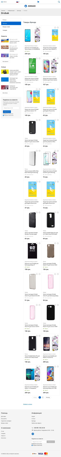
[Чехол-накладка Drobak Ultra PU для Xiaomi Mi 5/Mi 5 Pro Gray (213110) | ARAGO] (32, 281)
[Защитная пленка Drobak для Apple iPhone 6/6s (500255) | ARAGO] (50, 189)
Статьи (4, 20)
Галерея (5, 30)
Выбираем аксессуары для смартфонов (14, 87)
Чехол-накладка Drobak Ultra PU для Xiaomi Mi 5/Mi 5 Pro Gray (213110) (32, 294)
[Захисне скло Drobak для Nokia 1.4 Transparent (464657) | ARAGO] (32, 374)
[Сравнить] (39, 27)
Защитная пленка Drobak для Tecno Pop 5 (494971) (50, 48)
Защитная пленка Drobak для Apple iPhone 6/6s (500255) (50, 202)
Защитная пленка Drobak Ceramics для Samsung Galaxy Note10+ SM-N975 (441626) (50, 171)
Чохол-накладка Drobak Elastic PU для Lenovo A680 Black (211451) (50, 325)
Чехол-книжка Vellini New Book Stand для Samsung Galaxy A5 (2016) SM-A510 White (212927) (32, 171)
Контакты (3, 438)
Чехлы (26, 138)
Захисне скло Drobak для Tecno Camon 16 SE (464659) (32, 48)
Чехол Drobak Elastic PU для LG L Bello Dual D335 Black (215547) (50, 233)
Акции (33, 416)
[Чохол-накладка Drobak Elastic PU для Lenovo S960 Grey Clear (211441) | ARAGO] (50, 251)
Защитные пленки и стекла (31, 45)
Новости (3, 435)
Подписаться (7, 111)
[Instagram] (33, 434)
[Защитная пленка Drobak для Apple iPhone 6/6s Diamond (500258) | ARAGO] (32, 189)
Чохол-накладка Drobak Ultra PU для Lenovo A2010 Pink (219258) (32, 325)
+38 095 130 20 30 (39, 428)
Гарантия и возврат (6, 421)
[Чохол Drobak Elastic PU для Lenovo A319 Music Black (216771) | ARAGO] (32, 343)
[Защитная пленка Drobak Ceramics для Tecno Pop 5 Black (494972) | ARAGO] (32, 66)
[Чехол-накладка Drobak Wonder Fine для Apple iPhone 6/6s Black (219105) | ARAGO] (32, 220)
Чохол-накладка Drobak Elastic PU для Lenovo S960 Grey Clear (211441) (50, 264)
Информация (11, 10)
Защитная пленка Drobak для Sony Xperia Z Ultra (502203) (50, 140)
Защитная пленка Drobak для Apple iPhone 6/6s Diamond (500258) (31, 202)
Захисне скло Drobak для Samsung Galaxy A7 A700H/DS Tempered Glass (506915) (32, 264)
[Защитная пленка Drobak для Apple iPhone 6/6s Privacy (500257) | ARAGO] (50, 96)
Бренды (19, 10)
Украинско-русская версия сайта (14, 42)
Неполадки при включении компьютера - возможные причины (15, 80)
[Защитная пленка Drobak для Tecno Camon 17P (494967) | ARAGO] (32, 96)
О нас (2, 431)
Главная (3, 10)
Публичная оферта (36, 423)
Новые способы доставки (14, 56)
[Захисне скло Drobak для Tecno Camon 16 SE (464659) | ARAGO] (32, 35)
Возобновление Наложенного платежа (14, 49)
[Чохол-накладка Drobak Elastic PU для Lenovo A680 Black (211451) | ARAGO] (50, 312)
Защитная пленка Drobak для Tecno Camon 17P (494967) (31, 110)
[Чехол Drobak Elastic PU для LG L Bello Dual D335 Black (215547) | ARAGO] (50, 220)
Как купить (4, 418)
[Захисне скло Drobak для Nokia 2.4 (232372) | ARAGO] (50, 343)
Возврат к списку (27, 404)
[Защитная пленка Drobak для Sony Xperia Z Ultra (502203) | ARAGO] (50, 127)
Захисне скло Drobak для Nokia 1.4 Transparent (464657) (31, 387)
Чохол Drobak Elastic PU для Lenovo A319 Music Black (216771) (32, 356)
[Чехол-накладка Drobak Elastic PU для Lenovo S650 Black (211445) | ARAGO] (32, 127)
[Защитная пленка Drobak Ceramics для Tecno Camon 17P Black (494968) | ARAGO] (50, 66)
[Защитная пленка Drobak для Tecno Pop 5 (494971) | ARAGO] (50, 35)
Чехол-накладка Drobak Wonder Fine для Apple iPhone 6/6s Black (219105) (32, 233)
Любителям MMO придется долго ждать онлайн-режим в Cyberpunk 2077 (15, 72)
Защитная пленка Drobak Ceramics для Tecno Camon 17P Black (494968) (50, 79)
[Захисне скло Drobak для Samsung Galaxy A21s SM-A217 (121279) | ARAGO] (50, 374)
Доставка (3, 416)
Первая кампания (8, 115)
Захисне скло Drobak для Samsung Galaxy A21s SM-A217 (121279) (50, 387)
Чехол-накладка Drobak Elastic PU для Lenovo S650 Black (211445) (32, 140)
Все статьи (5, 93)
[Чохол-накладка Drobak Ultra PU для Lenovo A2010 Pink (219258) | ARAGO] (32, 312)
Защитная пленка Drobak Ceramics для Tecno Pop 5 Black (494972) (31, 79)
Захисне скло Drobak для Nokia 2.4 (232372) (50, 356)
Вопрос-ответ (6, 27)
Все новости (5, 61)
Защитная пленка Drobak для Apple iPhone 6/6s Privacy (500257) (50, 110)
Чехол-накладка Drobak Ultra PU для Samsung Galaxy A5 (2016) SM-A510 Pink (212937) (50, 294)
